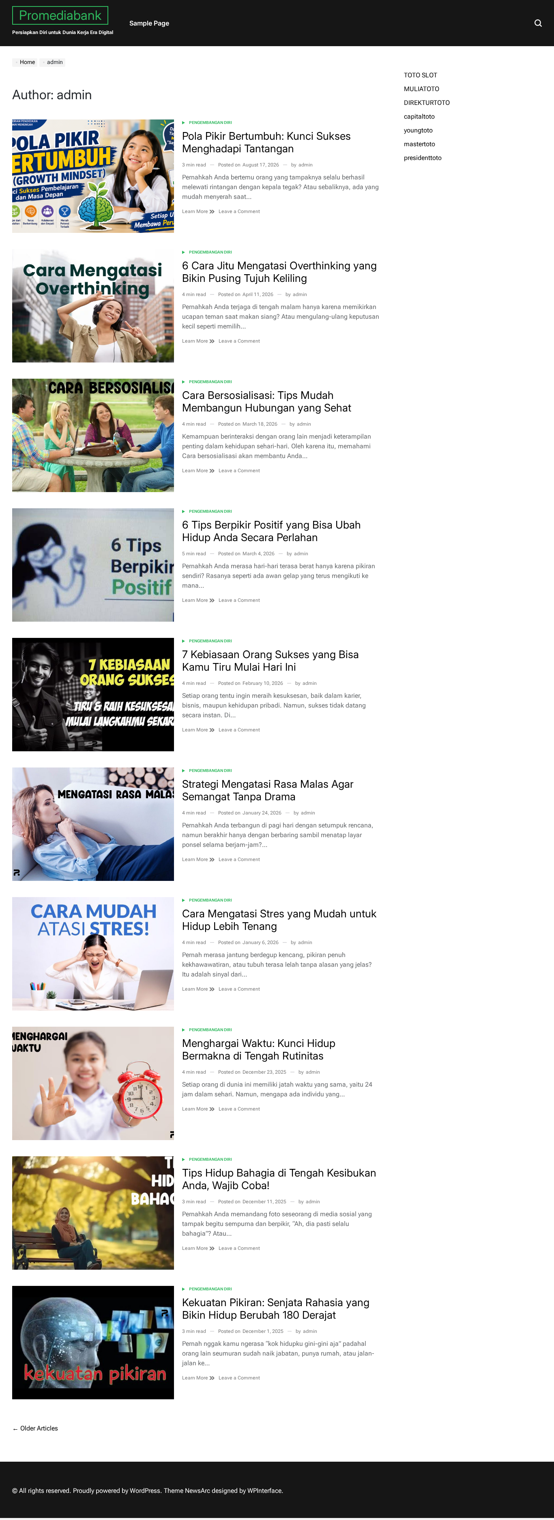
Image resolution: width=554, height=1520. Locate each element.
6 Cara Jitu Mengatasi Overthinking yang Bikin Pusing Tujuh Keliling (279, 271)
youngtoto (418, 130)
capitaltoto (419, 116)
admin (305, 165)
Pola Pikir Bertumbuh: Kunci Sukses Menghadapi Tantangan (266, 142)
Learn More (195, 211)
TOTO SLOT (420, 75)
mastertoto (419, 144)
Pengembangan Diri (210, 122)
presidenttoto (423, 158)
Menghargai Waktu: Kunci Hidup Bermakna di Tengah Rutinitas (258, 1049)
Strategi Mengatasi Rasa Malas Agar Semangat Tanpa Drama (268, 790)
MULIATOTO (421, 89)
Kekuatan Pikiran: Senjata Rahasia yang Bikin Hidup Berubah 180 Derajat (275, 1308)
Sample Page (149, 23)
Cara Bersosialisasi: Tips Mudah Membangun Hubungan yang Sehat (266, 401)
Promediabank (60, 15)
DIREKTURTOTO (427, 103)
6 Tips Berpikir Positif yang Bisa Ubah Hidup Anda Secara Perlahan (271, 531)
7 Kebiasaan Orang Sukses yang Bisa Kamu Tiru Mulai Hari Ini (270, 660)
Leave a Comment (239, 211)
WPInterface (264, 1490)
